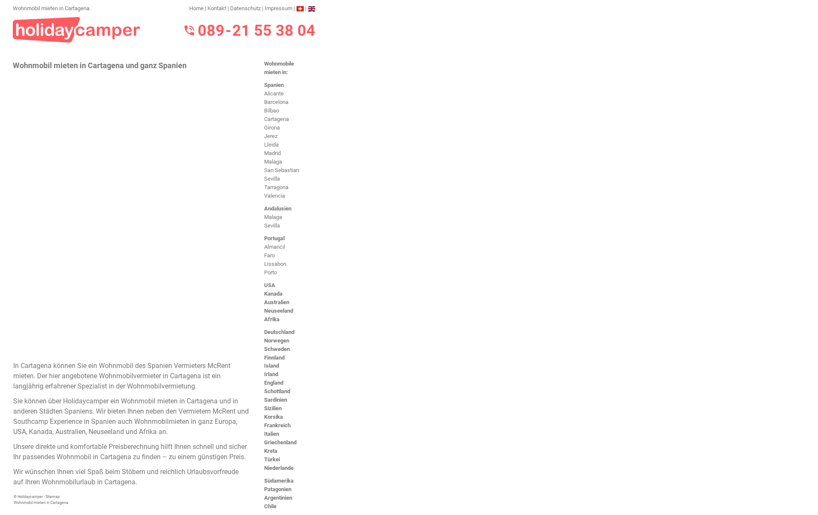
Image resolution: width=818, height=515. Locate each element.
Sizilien (273, 408)
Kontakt (216, 8)
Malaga (273, 161)
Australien (276, 302)
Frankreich (277, 425)
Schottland (277, 391)
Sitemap (53, 497)
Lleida (271, 144)
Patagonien (277, 489)
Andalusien (277, 208)
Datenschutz (245, 8)
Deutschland (279, 332)
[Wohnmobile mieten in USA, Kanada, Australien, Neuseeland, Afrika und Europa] (77, 29)
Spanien (274, 85)
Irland (271, 374)
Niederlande (279, 468)
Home (196, 8)
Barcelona (276, 102)
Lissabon (275, 264)
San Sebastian (281, 170)
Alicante (274, 93)
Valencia (274, 196)
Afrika (271, 319)
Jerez (270, 136)
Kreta (270, 451)
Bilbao (271, 110)
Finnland (274, 357)
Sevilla (272, 179)
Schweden (277, 349)
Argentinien (278, 498)
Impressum (278, 8)
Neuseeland (278, 311)
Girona (272, 127)
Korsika (273, 417)
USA (269, 285)
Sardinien (275, 400)
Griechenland (280, 442)
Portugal (274, 238)
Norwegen (276, 340)
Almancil (274, 247)
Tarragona (276, 187)
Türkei (272, 459)
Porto (270, 272)
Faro (269, 255)
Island (271, 366)
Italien (271, 434)
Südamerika (279, 481)
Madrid (272, 153)
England (273, 383)
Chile (270, 506)
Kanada (273, 294)
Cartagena (276, 119)
